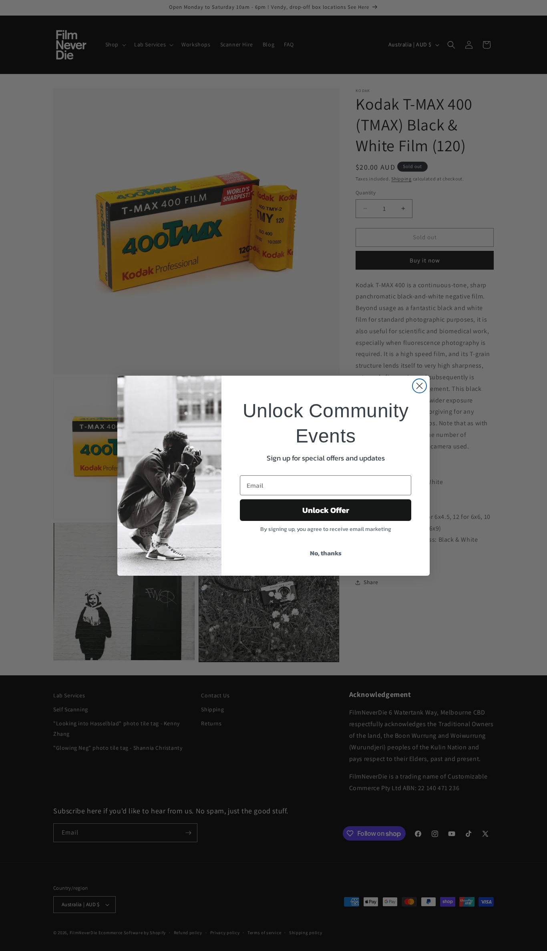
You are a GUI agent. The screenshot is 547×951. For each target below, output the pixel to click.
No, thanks (326, 553)
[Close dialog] (419, 386)
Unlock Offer (325, 510)
